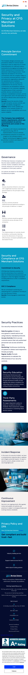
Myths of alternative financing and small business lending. (14, 596)
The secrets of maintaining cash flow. (14, 593)
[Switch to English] (26, 1)
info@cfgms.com (14, 615)
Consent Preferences (7, 635)
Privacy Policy (14, 629)
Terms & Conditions (14, 624)
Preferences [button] (21, 662)
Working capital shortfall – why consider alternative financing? (14, 589)
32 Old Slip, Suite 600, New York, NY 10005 (14, 606)
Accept (14, 666)
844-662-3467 (14, 610)
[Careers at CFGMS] (14, 618)
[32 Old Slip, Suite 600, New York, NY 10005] (14, 604)
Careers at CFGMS (14, 620)
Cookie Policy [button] (16, 660)
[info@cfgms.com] (14, 614)
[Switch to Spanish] (23, 1)
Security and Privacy (14, 631)
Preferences (14, 671)
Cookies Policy (14, 627)
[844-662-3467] (14, 609)
